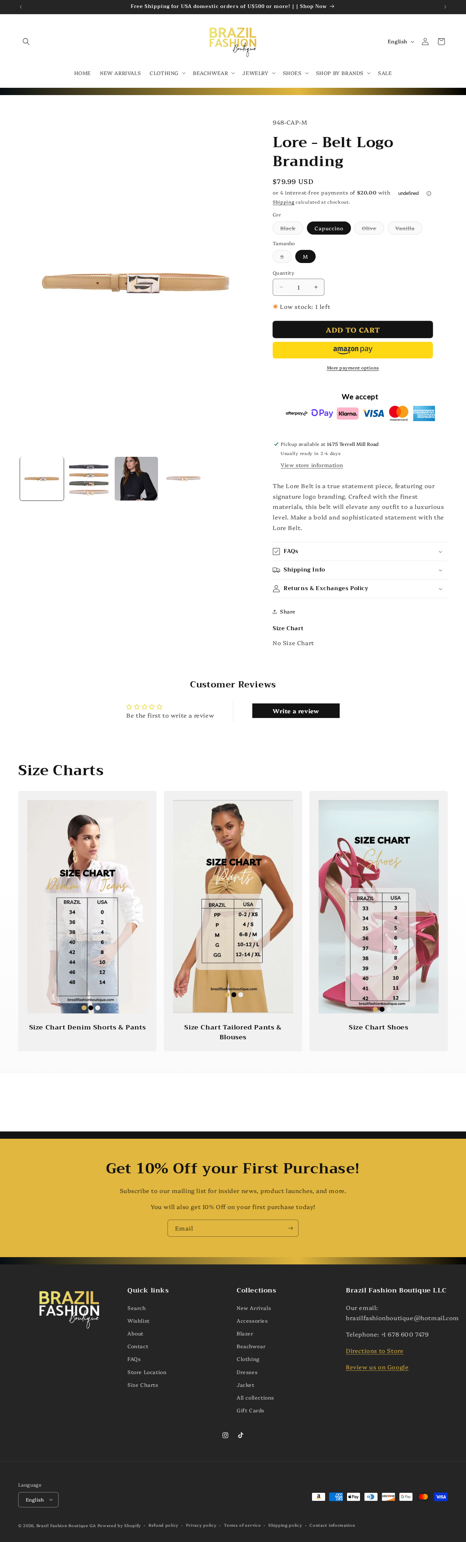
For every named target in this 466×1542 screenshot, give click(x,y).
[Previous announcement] (21, 7)
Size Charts (142, 1384)
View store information (312, 464)
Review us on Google (377, 1366)
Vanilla (408, 229)
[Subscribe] (290, 1228)
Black (291, 229)
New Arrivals (254, 1307)
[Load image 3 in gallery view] (136, 479)
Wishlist (138, 1320)
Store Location (146, 1371)
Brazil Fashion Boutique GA (66, 1525)
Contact (137, 1346)
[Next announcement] (445, 7)
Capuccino (329, 228)
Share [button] (288, 611)
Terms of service (242, 1524)
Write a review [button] (296, 711)
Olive (373, 229)
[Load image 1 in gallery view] (42, 479)
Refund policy (163, 1524)
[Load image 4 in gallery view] (183, 479)
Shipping (284, 202)
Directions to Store (374, 1350)
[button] (26, 42)
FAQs (134, 1358)
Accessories (252, 1320)
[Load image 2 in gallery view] (89, 479)
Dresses (247, 1371)
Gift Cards (250, 1410)
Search (136, 1307)
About (135, 1333)
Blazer (245, 1333)
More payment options (353, 367)
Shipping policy (285, 1524)
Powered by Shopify (119, 1525)
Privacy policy (201, 1524)
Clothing (248, 1358)
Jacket (245, 1384)
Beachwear (251, 1346)
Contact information (332, 1524)
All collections (255, 1397)
